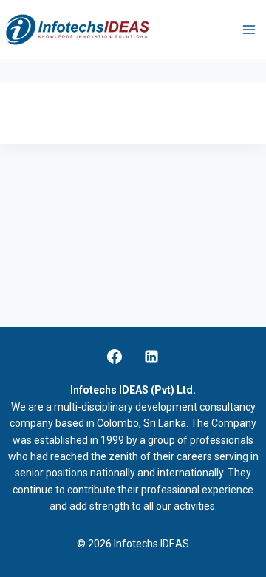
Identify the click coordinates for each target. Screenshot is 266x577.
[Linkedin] (151, 356)
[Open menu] (248, 29)
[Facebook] (114, 356)
